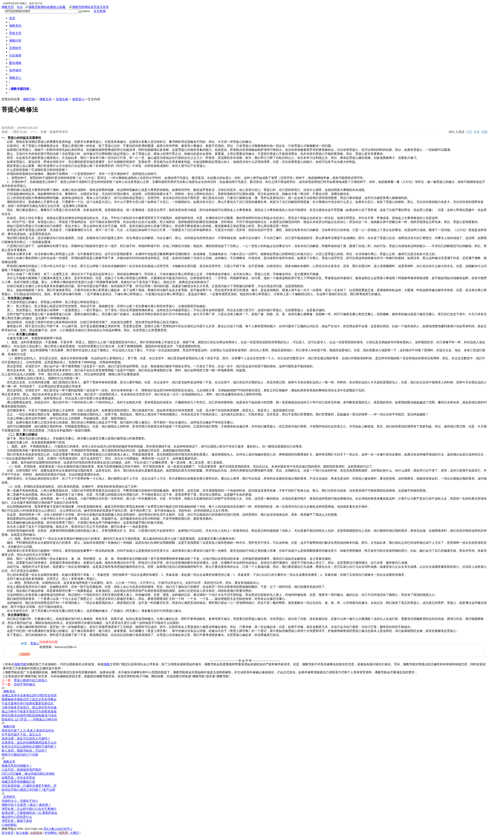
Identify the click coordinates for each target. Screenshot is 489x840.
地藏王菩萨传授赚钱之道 (18, 781)
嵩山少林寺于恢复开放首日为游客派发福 (29, 711)
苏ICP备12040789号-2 (58, 828)
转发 (477, 131)
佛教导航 (29, 99)
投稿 (484, 131)
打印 (469, 131)
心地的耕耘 (9, 824)
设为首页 (103, 7)
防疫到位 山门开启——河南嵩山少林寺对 (29, 719)
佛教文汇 (15, 77)
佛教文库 (45, 99)
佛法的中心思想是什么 (17, 816)
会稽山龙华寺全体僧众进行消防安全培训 (29, 695)
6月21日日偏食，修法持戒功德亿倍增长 (28, 773)
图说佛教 (15, 63)
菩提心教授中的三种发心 (30, 680)
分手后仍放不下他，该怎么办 (21, 734)
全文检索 (100, 11)
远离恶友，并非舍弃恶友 (18, 777)
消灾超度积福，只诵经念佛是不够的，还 (29, 785)
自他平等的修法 (24, 684)
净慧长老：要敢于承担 (17, 820)
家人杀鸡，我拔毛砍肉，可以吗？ (24, 750)
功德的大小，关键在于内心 (20, 800)
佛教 (107, 664)
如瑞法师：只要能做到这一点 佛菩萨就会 (29, 812)
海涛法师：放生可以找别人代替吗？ (26, 738)
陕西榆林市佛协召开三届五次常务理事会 (29, 699)
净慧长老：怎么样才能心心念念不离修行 (29, 808)
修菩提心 (78, 99)
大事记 (74, 832)
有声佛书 (15, 70)
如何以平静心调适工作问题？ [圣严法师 (28, 789)
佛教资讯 (15, 25)
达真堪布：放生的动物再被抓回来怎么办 (29, 742)
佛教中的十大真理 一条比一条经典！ (26, 804)
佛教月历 (8, 7)
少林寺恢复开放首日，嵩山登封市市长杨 (29, 707)
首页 (12, 18)
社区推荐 (15, 55)
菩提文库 (15, 33)
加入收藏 (59, 7)
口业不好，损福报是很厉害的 (21, 769)
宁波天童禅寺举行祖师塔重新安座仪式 (27, 703)
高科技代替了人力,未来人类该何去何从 (28, 730)
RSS (20, 7)
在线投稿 (24, 654)
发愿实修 (62, 99)
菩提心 (34, 643)
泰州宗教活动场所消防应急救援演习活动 (29, 715)
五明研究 (15, 48)
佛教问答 (15, 40)
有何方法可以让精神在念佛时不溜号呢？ (29, 746)
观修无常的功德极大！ (17, 765)
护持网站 (51, 832)
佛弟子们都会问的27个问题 (20, 754)
